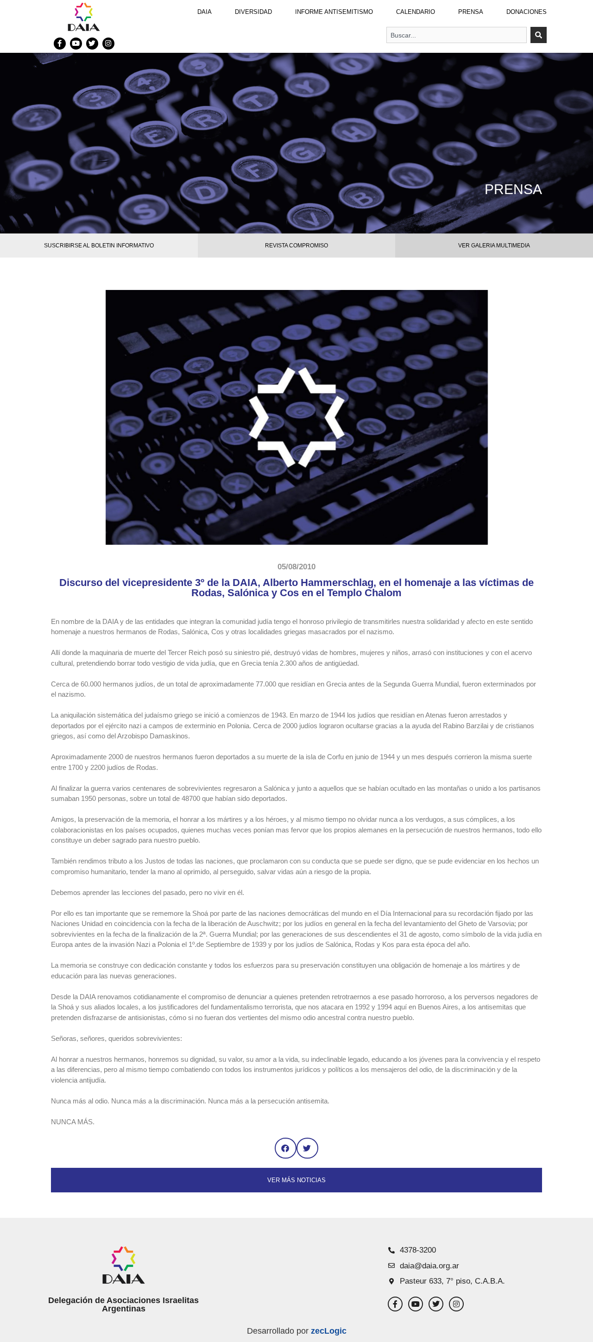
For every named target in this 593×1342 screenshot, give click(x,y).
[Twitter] (92, 43)
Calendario (415, 11)
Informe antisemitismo (334, 11)
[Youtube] (76, 43)
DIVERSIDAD (253, 11)
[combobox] (456, 35)
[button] (285, 1148)
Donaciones (526, 11)
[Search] (538, 35)
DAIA (204, 11)
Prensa (470, 11)
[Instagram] (108, 43)
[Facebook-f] (60, 43)
